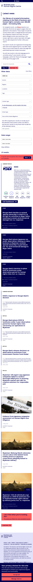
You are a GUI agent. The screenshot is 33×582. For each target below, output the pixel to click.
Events (5, 542)
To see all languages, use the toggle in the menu (14, 105)
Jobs (9, 542)
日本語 (4, 285)
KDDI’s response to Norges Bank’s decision (16, 297)
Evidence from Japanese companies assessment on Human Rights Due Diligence (16, 418)
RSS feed (12, 68)
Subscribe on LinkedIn (26, 544)
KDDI (16, 167)
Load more (6, 525)
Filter (4, 68)
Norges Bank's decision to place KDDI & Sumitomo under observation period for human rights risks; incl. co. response (15, 271)
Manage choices (16, 579)
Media (13, 542)
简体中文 (4, 257)
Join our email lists (15, 544)
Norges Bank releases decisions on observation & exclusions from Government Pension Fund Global (16, 352)
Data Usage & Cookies (21, 542)
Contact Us (6, 544)
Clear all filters (5, 147)
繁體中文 (8, 257)
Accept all (16, 575)
